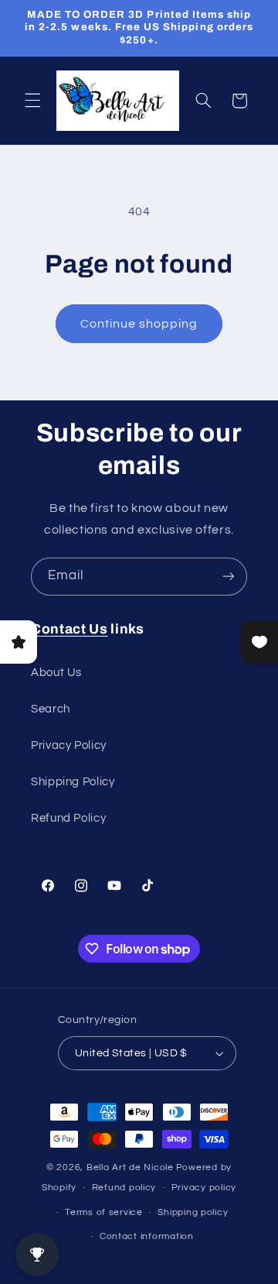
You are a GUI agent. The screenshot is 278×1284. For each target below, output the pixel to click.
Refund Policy (68, 818)
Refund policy (124, 1187)
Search (50, 709)
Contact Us (69, 629)
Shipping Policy (72, 782)
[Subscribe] (228, 577)
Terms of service (104, 1212)
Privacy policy (203, 1187)
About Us (56, 672)
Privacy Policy (69, 745)
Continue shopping (139, 324)
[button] (32, 100)
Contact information (147, 1236)
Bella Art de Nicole (130, 1167)
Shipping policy (193, 1212)
